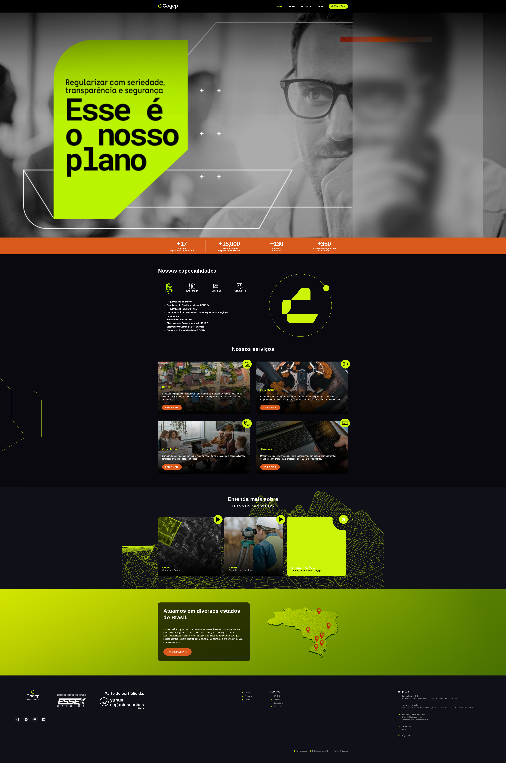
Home (279, 6)
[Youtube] (35, 719)
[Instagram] (17, 719)
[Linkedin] (44, 719)
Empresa (291, 6)
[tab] (169, 287)
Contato (320, 6)
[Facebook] (26, 719)
